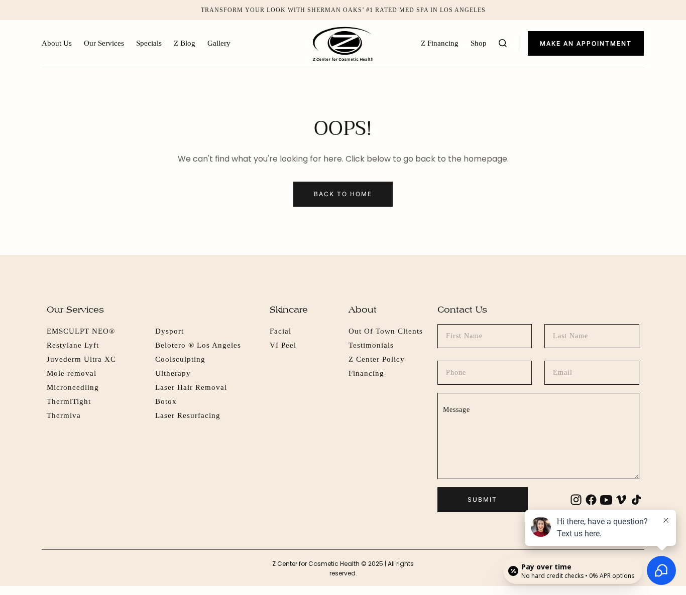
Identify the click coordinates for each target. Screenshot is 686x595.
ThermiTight (69, 401)
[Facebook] (591, 500)
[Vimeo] (621, 500)
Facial (280, 331)
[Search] (503, 43)
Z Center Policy (377, 359)
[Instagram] (576, 500)
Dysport (169, 331)
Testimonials (371, 345)
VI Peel (283, 345)
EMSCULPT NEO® (81, 331)
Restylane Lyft (73, 345)
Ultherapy (173, 373)
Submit (482, 499)
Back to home (343, 194)
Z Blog (184, 43)
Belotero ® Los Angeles (198, 345)
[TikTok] (636, 500)
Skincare (289, 309)
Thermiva (64, 415)
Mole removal (71, 373)
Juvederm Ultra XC (81, 359)
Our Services (104, 43)
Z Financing (440, 43)
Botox (166, 401)
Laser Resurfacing (187, 415)
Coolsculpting (180, 359)
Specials (149, 43)
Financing (366, 373)
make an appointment (586, 43)
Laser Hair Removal (191, 387)
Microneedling (73, 387)
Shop (479, 43)
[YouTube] (606, 500)
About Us (57, 43)
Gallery (219, 43)
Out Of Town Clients (386, 331)
